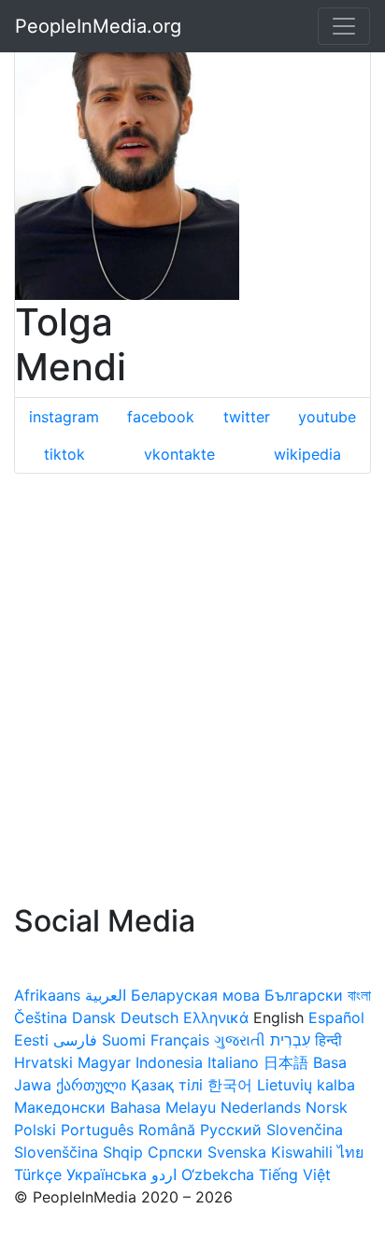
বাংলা (359, 995)
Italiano (233, 1062)
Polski (35, 1129)
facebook (160, 416)
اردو (164, 1174)
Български (303, 995)
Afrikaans (47, 995)
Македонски (60, 1107)
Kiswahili (302, 1152)
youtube (327, 416)
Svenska (236, 1152)
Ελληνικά (216, 1017)
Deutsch (149, 1017)
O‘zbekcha (217, 1174)
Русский (231, 1129)
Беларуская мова (195, 995)
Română (166, 1129)
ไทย (350, 1152)
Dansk (94, 1017)
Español (336, 1017)
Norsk (327, 1107)
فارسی (75, 1040)
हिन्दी (328, 1040)
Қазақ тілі (167, 1084)
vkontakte (179, 454)
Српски (175, 1152)
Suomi (124, 1040)
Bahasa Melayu (163, 1107)
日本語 (286, 1062)
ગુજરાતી (239, 1040)
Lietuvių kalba (306, 1084)
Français (179, 1040)
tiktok (64, 454)
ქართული (91, 1084)
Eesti (31, 1040)
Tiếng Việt (295, 1174)
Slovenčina (304, 1129)
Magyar (104, 1062)
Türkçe (38, 1174)
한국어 (229, 1084)
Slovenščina (56, 1152)
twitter (246, 416)
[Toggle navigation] (344, 26)
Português (97, 1129)
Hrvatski (43, 1062)
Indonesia (169, 1062)
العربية (105, 995)
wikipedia (307, 454)
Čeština (40, 1017)
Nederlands (261, 1107)
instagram (64, 416)
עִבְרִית (290, 1040)
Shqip (123, 1152)
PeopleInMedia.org (98, 26)
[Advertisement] (192, 688)
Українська (106, 1174)
